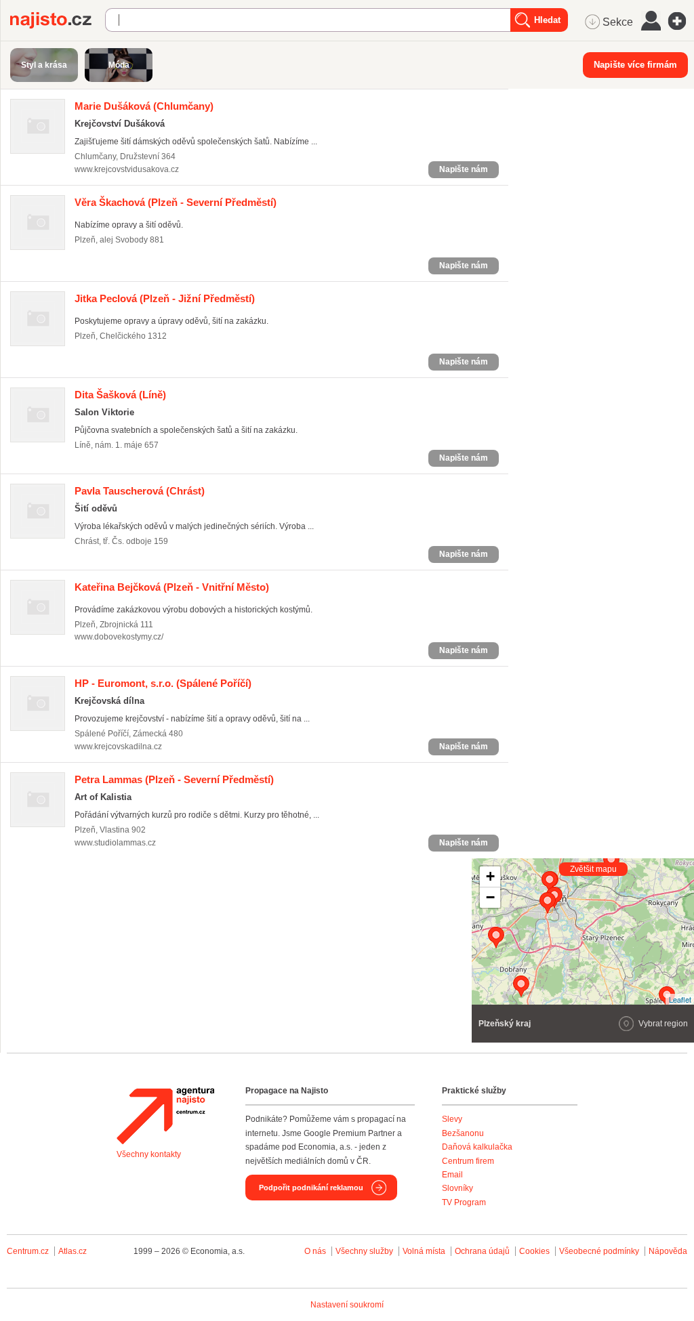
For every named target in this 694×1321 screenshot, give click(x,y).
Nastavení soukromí (347, 1304)
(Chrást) (140, 491)
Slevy (452, 1119)
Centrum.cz (28, 1251)
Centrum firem (468, 1161)
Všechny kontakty (149, 1154)
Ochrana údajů (482, 1251)
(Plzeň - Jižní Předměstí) (165, 298)
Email (452, 1174)
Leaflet (680, 999)
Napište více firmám (635, 65)
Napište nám (463, 169)
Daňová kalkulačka (477, 1147)
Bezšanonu (463, 1133)
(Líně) (120, 394)
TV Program (464, 1202)
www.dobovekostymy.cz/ (119, 637)
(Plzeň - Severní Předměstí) (176, 202)
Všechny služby (365, 1251)
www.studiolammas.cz (115, 842)
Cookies (534, 1251)
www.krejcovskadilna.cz (118, 746)
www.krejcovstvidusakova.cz (127, 169)
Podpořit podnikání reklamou (311, 1187)
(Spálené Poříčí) (163, 683)
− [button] (490, 897)
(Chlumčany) (144, 106)
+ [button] (490, 876)
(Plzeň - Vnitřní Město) (172, 587)
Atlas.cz (72, 1251)
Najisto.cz (57, 20)
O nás (315, 1251)
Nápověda (668, 1251)
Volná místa (424, 1251)
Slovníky (457, 1188)
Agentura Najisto (165, 1115)
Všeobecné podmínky (599, 1251)
